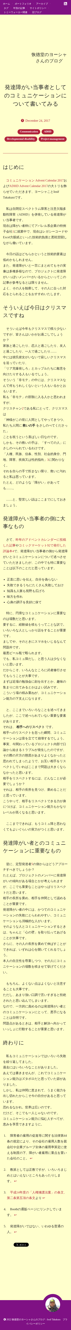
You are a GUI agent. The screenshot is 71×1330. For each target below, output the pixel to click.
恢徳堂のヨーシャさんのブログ (28, 1319)
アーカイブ (42, 3)
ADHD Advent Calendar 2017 (28, 186)
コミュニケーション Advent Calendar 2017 (35, 180)
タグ (6, 8)
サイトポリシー (38, 8)
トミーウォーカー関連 (15, 12)
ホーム (6, 3)
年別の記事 (19, 8)
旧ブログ (37, 12)
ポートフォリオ (23, 3)
